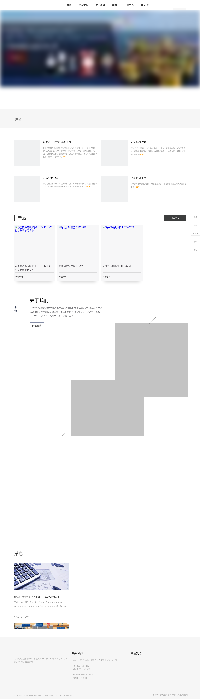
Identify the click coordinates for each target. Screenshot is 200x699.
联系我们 (145, 5)
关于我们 (100, 5)
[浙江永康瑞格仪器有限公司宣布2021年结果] (41, 589)
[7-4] (27, 189)
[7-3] (114, 153)
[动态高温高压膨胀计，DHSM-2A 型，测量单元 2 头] (34, 245)
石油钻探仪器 (139, 142)
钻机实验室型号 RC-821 (71, 266)
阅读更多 (175, 218)
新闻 (114, 5)
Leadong (61, 695)
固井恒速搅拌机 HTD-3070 (117, 266)
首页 (69, 5)
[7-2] (27, 153)
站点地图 (69, 695)
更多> (64, 157)
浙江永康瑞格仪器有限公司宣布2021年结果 (36, 597)
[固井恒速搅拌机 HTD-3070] (122, 245)
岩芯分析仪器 (51, 177)
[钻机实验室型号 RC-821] (78, 245)
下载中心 (129, 5)
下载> (136, 187)
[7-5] (114, 189)
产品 (157, 695)
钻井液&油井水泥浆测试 (57, 142)
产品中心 (83, 5)
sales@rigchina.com (83, 675)
